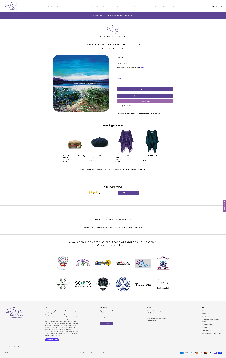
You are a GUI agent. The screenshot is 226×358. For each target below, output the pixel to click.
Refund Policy (206, 317)
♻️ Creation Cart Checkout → (145, 96)
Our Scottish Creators (167, 6)
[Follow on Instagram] (14, 346)
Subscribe (107, 323)
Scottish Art (75, 6)
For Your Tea (117, 169)
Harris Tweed (49, 6)
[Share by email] (130, 106)
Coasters (82, 169)
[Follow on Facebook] (5, 346)
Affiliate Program (207, 330)
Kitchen (133, 169)
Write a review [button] (128, 193)
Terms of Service (207, 324)
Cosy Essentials (116, 6)
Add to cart (144, 84)
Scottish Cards (88, 6)
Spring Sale (183, 6)
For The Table (108, 169)
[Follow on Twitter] (10, 346)
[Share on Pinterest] (127, 106)
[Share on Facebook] (122, 106)
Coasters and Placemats (94, 169)
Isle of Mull (126, 169)
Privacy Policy (206, 314)
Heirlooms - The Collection (148, 6)
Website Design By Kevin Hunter (211, 333)
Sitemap (204, 327)
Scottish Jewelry (102, 6)
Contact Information (208, 311)
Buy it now (145, 89)
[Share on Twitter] (125, 106)
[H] (40, 6)
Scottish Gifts (130, 6)
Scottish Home (62, 6)
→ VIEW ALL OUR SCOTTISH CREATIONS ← (113, 36)
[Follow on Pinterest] (19, 346)
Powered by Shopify (104, 352)
